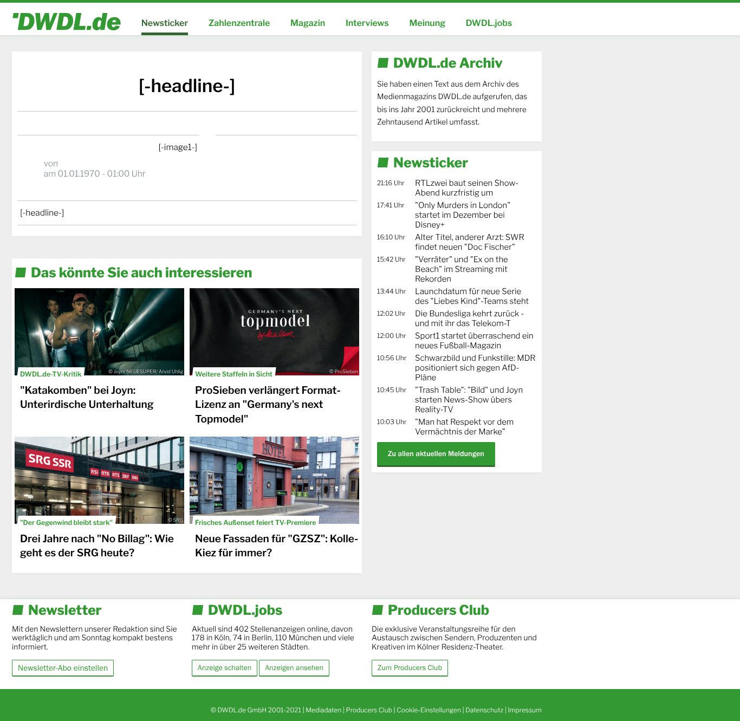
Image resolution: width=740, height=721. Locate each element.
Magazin (307, 23)
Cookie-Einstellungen (429, 710)
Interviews (367, 23)
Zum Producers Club (410, 668)
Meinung (427, 23)
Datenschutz (484, 710)
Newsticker (164, 23)
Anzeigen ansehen (294, 668)
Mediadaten (323, 710)
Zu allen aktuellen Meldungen (436, 453)
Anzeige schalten (224, 668)
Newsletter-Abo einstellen (63, 667)
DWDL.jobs (489, 23)
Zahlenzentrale (239, 23)
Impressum (525, 710)
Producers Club (369, 710)
